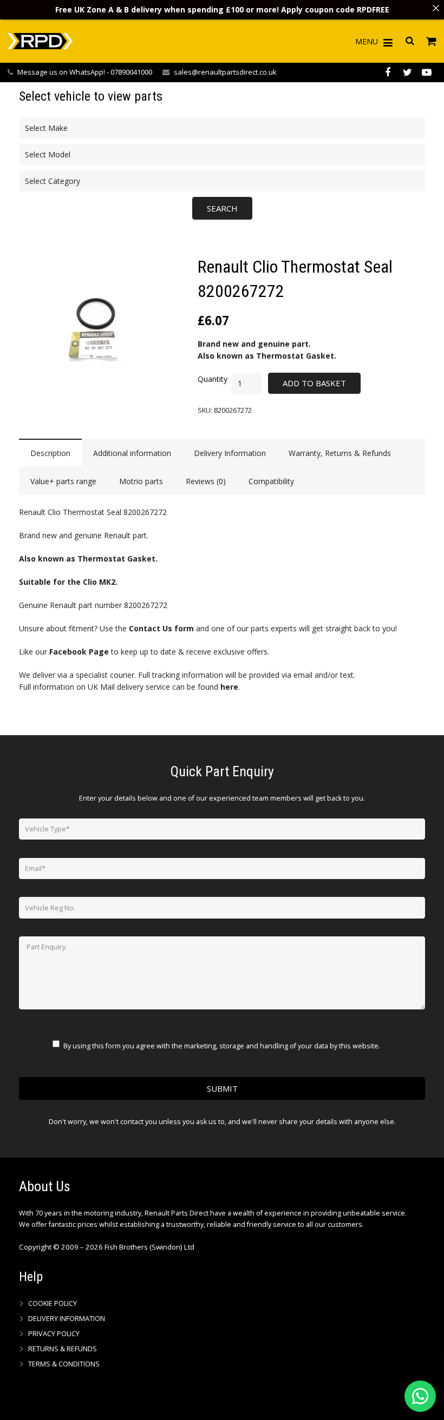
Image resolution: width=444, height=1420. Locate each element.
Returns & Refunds (62, 1348)
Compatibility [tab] (271, 481)
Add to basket (314, 383)
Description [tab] (50, 453)
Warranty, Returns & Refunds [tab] (340, 453)
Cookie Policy (52, 1303)
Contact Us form (161, 628)
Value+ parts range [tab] (63, 481)
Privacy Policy (54, 1333)
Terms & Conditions (64, 1364)
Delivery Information (66, 1318)
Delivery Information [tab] (230, 453)
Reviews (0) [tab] (206, 481)
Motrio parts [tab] (141, 481)
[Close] (436, 8)
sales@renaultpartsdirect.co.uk (225, 72)
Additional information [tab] (132, 453)
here (229, 687)
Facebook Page (79, 651)
